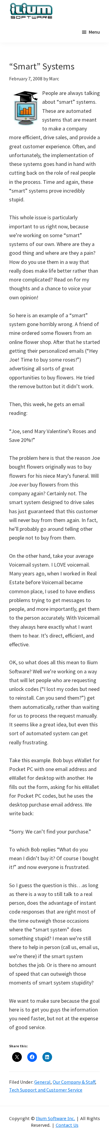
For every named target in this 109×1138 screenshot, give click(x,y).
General (42, 1082)
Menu (94, 32)
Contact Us (67, 1125)
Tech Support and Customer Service (45, 1090)
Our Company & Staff (74, 1082)
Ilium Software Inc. (55, 1118)
